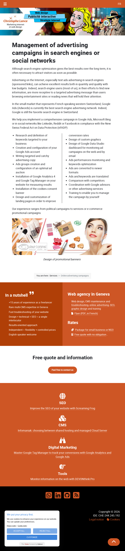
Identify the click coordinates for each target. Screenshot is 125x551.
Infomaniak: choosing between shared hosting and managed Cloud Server (62, 430)
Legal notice (96, 519)
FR (119, 4)
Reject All (45, 531)
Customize (32, 537)
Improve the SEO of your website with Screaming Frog (62, 408)
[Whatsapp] (48, 495)
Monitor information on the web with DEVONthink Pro (62, 479)
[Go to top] (114, 542)
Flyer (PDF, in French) (86, 313)
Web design (77, 301)
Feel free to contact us (62, 370)
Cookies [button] (115, 519)
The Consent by (32, 544)
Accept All (19, 531)
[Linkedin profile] (57, 495)
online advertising (99, 305)
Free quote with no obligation (90, 334)
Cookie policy (22, 526)
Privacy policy (11, 526)
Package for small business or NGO (94, 330)
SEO (112, 305)
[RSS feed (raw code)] (76, 495)
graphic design (79, 308)
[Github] (67, 495)
